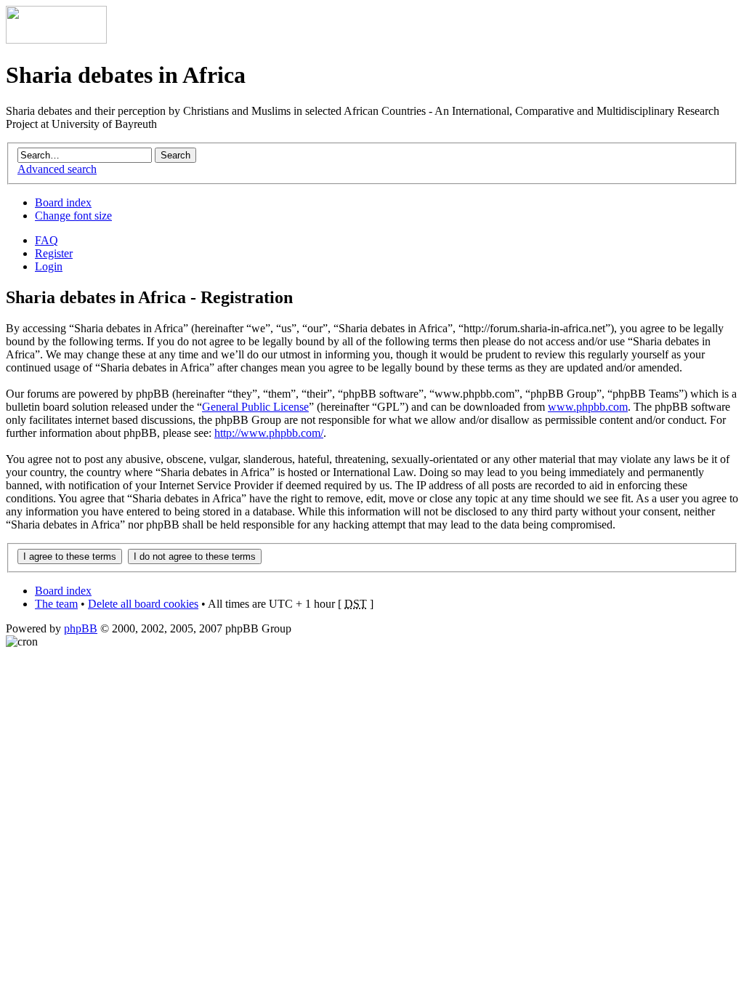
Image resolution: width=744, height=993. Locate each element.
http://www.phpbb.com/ (268, 433)
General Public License (255, 407)
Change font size (73, 215)
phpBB (80, 628)
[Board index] (56, 39)
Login (48, 266)
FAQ (46, 240)
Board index (63, 202)
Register (54, 253)
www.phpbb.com (588, 407)
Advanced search (57, 169)
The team (56, 604)
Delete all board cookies (143, 604)
